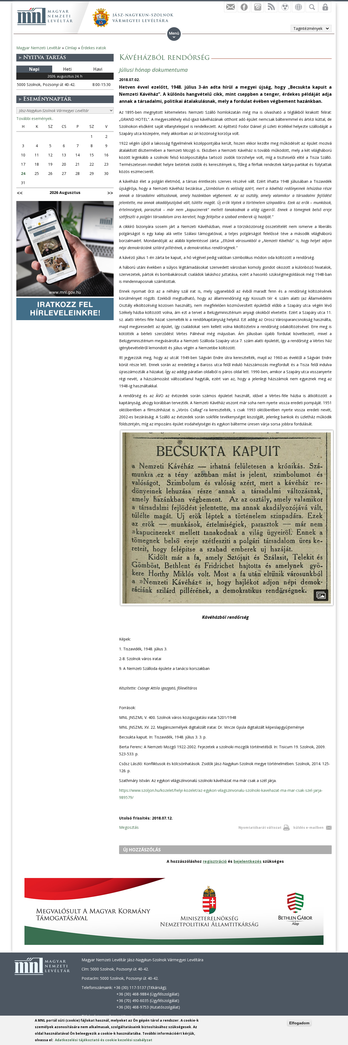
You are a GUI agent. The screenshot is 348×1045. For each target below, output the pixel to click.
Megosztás (129, 827)
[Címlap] (44, 16)
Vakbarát (284, 6)
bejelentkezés (248, 861)
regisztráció (215, 861)
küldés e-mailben (308, 827)
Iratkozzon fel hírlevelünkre (230, 6)
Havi (97, 69)
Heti (67, 69)
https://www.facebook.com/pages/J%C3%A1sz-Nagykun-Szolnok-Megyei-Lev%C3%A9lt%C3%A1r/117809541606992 (244, 6)
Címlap (71, 47)
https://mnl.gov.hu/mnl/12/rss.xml (271, 6)
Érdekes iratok (93, 47)
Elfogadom (299, 1023)
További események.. (34, 118)
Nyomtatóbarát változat (259, 827)
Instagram (257, 6)
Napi (34, 69)
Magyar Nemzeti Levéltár (38, 47)
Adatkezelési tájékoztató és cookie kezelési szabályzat (103, 1040)
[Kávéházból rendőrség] (226, 605)
